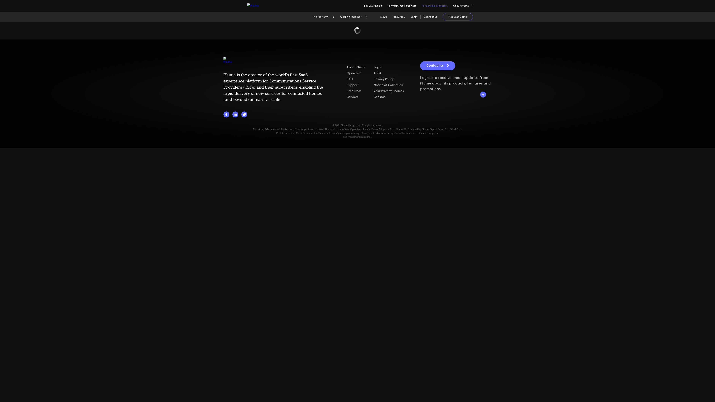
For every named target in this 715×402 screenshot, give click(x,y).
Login (414, 16)
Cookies (379, 97)
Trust (377, 73)
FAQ (350, 79)
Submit (483, 95)
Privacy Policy (384, 79)
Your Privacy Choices (389, 91)
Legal (378, 67)
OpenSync (354, 73)
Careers (352, 97)
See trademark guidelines (357, 136)
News (383, 16)
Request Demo (458, 16)
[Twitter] (244, 114)
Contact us (430, 16)
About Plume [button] (461, 5)
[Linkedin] (235, 114)
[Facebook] (226, 114)
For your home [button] (373, 5)
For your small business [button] (401, 5)
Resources (398, 16)
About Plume (356, 67)
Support (353, 85)
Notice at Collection (388, 85)
